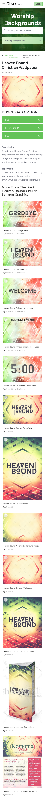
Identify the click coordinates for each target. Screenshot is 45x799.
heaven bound (8, 172)
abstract (11, 176)
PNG (7, 136)
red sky (19, 172)
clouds (27, 172)
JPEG (7, 120)
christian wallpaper (11, 179)
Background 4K (12, 128)
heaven (34, 172)
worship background (30, 179)
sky (40, 172)
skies (4, 176)
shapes (19, 176)
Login (38, 4)
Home (6, 56)
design (27, 176)
